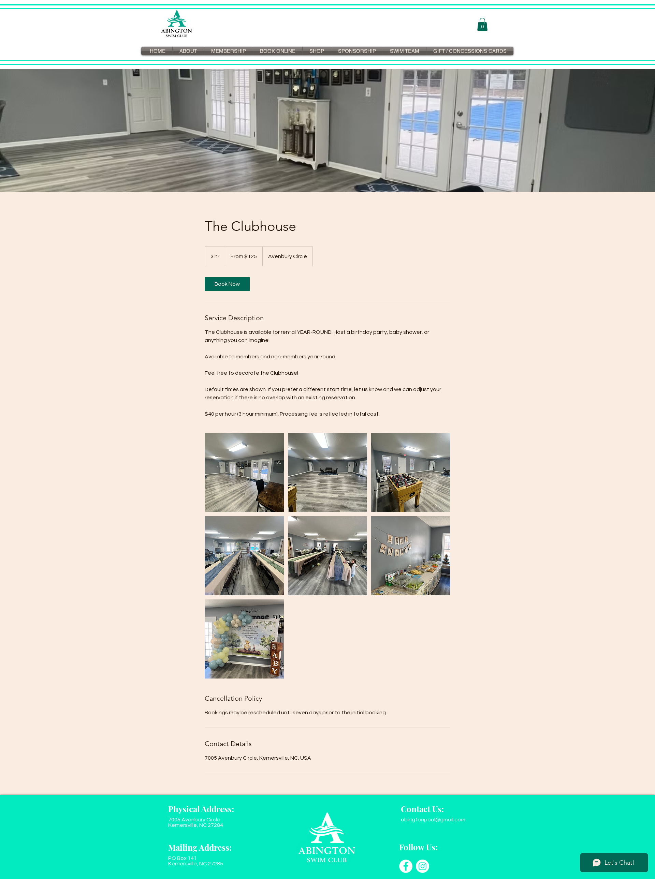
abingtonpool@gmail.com (433, 819)
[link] (227, 284)
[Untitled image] (244, 472)
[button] (482, 24)
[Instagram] (422, 866)
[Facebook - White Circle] (405, 866)
